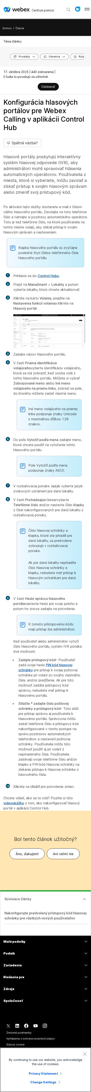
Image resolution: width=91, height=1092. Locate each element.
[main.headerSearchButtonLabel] (68, 8)
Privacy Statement (43, 1073)
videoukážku (13, 803)
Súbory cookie (15, 1044)
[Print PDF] (34, 87)
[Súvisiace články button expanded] (84, 899)
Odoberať (48, 86)
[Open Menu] (87, 9)
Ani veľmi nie (63, 854)
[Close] (85, 1054)
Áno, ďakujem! (27, 854)
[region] (45, 1070)
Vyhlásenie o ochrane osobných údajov (30, 1038)
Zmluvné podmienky (19, 1032)
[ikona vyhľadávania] (68, 10)
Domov (7, 28)
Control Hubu (48, 276)
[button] (77, 9)
